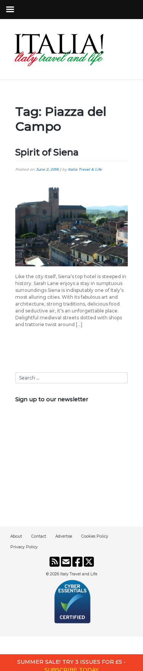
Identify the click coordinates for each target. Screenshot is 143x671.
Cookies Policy (94, 536)
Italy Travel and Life (78, 574)
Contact (38, 536)
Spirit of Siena (47, 152)
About (16, 536)
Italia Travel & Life (85, 169)
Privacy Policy (24, 546)
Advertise (63, 536)
